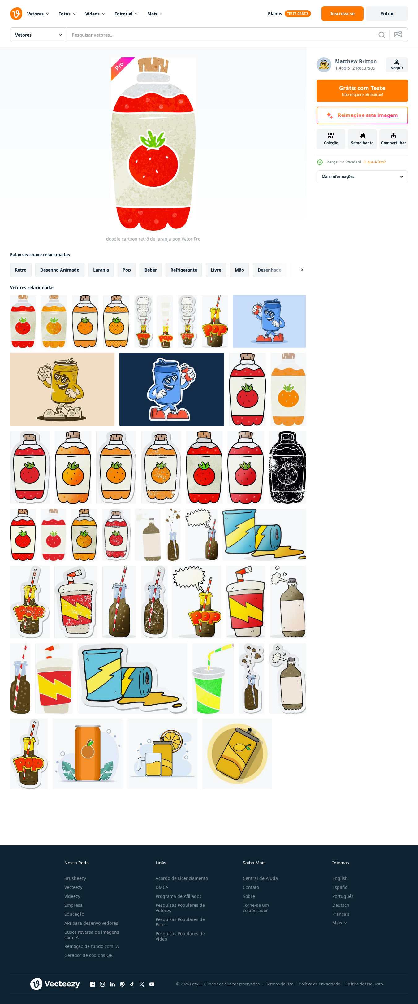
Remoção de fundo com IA (91, 946)
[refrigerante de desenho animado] (245, 602)
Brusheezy (75, 878)
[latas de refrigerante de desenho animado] (264, 535)
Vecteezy (73, 887)
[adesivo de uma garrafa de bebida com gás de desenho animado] (143, 321)
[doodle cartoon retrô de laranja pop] (23, 321)
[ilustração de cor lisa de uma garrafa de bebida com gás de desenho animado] (165, 321)
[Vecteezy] (16, 13)
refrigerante (183, 270)
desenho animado (60, 270)
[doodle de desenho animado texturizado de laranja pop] (204, 467)
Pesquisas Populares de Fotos (180, 922)
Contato (251, 887)
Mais (152, 14)
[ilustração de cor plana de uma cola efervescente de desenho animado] (148, 535)
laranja (101, 270)
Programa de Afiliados (178, 896)
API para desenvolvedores (91, 923)
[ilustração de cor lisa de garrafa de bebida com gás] (173, 535)
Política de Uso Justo (364, 984)
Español (340, 887)
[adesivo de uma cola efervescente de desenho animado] (287, 678)
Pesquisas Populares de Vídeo (180, 936)
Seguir (397, 68)
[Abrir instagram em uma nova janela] (102, 983)
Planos (275, 13)
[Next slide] (297, 270)
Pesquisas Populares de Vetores (180, 907)
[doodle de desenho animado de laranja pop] (85, 321)
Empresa (73, 905)
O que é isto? (375, 162)
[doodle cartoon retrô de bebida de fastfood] (213, 678)
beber (150, 270)
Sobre (249, 896)
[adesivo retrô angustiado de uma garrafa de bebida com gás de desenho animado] (187, 321)
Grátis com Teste (362, 90)
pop (127, 270)
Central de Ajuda (260, 878)
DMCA (162, 887)
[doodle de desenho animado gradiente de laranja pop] (73, 467)
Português (343, 896)
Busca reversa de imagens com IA (91, 934)
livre (216, 270)
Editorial (123, 14)
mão (239, 270)
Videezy (72, 896)
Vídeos (92, 14)
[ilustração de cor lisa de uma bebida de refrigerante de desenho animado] (54, 678)
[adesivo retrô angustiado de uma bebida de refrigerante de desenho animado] (75, 602)
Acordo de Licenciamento (182, 878)
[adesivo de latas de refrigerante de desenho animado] (132, 678)
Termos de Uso (280, 984)
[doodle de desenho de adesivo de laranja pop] (30, 467)
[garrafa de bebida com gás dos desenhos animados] (215, 321)
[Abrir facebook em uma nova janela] (92, 983)
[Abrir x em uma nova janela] (142, 983)
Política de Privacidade (319, 984)
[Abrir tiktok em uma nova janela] (132, 983)
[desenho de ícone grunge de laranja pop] (287, 467)
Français (341, 914)
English (340, 878)
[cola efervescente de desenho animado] (288, 602)
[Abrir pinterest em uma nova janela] (122, 983)
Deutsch (340, 905)
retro (21, 270)
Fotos (64, 14)
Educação (74, 914)
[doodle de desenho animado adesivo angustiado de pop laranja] (161, 467)
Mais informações (338, 176)
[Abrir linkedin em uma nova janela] (112, 983)
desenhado (270, 270)
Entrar (387, 13)
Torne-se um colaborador (256, 907)
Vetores (35, 14)
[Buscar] (382, 34)
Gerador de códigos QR (88, 955)
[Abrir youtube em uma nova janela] (151, 983)
